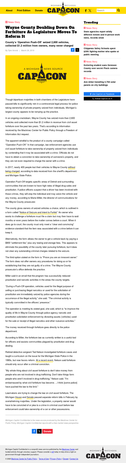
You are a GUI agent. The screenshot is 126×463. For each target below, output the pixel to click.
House (18, 397)
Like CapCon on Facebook (102, 94)
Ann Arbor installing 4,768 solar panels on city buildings (100, 83)
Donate (39, 10)
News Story (14, 22)
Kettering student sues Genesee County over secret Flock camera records (100, 68)
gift (53, 452)
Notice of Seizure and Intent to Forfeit (38, 212)
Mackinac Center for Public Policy (24, 458)
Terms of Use (44, 458)
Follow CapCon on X (103, 98)
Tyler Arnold (13, 50)
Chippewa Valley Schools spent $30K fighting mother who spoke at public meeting (101, 51)
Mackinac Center (68, 449)
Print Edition (23, 10)
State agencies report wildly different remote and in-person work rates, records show (102, 34)
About (9, 10)
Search (118, 10)
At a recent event (44, 360)
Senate (30, 397)
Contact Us (74, 458)
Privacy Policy (56, 458)
